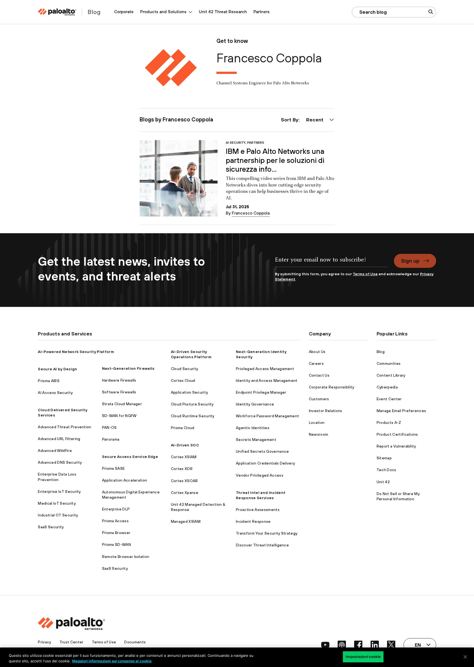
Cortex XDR (182, 468)
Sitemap (384, 458)
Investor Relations (325, 410)
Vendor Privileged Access (259, 475)
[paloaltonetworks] (57, 12)
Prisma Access (115, 521)
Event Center (389, 399)
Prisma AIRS (49, 381)
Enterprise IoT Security (59, 491)
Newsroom (318, 434)
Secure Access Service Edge (130, 456)
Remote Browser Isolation (125, 556)
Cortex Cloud (183, 380)
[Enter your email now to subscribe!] (331, 263)
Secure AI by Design (57, 369)
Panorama (111, 439)
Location (317, 422)
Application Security (189, 392)
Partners (261, 11)
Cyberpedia (387, 387)
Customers (319, 399)
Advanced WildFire (55, 450)
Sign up (410, 261)
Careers (316, 363)
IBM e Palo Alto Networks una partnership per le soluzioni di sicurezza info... (275, 160)
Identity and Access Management (267, 380)
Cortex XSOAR (184, 481)
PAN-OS (109, 427)
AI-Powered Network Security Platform (76, 351)
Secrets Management (256, 439)
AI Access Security (55, 392)
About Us (317, 351)
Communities (389, 363)
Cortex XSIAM (184, 457)
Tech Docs (386, 470)
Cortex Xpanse (184, 492)
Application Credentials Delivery (265, 463)
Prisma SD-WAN (116, 544)
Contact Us (319, 375)
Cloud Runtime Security (193, 416)
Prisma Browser (116, 532)
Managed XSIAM (186, 521)
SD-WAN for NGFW (119, 415)
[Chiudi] (465, 657)
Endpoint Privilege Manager (261, 392)
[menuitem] (124, 12)
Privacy (44, 642)
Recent (314, 120)
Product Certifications (397, 434)
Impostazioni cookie (363, 656)
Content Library (391, 375)
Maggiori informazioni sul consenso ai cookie (112, 661)
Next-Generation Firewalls (128, 368)
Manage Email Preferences (401, 410)
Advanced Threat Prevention (64, 427)
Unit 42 (383, 482)
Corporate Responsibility (331, 387)
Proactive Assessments (258, 509)
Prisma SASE (113, 468)
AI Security (236, 142)
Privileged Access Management (265, 368)
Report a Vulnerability (396, 446)
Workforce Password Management (267, 416)
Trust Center (72, 642)
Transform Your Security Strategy (266, 533)
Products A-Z (389, 422)
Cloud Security (184, 368)
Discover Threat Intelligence (262, 545)
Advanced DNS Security (60, 462)
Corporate (124, 11)
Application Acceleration (124, 480)
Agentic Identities (252, 428)
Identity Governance (255, 404)
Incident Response (253, 521)
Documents (135, 642)
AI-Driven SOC (185, 445)
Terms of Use (365, 274)
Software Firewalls (119, 392)
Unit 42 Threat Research (223, 11)
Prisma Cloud (182, 428)
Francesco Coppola (251, 213)
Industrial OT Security (58, 515)
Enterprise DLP (116, 509)
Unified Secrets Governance (262, 451)
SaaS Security (51, 527)
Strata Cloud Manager (122, 404)
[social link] (325, 645)
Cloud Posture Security (192, 404)
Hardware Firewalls (119, 380)
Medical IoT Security (56, 503)
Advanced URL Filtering (59, 439)
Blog (381, 351)
